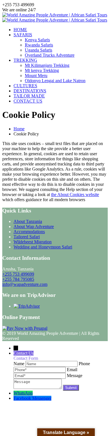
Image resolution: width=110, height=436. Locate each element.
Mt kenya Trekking (42, 70)
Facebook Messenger (32, 398)
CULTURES (25, 85)
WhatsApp (23, 393)
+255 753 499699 (18, 274)
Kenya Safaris (37, 39)
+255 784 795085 (18, 279)
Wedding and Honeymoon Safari (43, 246)
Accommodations (29, 231)
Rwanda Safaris (39, 44)
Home (19, 128)
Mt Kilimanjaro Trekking (47, 65)
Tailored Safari (27, 236)
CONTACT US (28, 101)
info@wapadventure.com (24, 284)
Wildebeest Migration (33, 241)
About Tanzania (28, 221)
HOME (20, 29)
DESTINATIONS (30, 90)
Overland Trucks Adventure (49, 55)
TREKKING (25, 60)
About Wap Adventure (34, 226)
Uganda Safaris (38, 50)
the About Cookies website (75, 194)
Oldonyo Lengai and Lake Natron (55, 80)
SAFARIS (23, 34)
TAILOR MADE (29, 95)
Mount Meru (36, 75)
